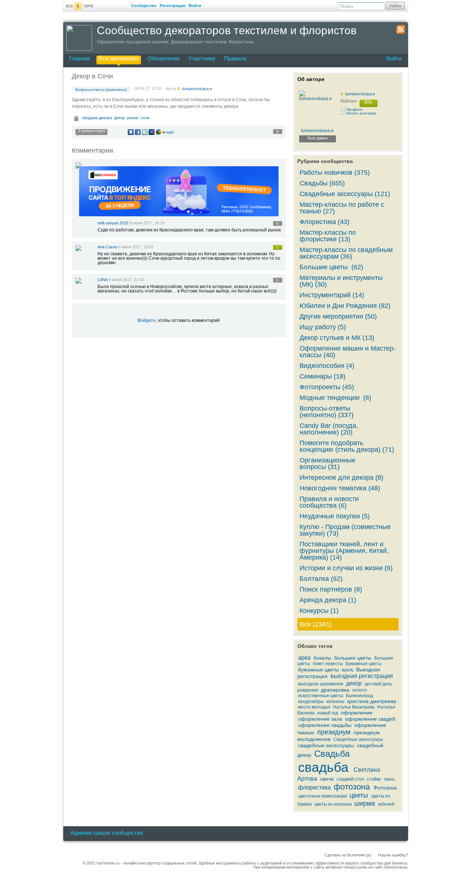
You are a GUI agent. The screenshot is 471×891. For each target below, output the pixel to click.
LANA (103, 279)
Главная (79, 58)
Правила (235, 58)
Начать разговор (361, 113)
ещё (170, 132)
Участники (201, 58)
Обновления (163, 58)
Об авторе (311, 79)
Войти (195, 5)
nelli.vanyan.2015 (113, 223)
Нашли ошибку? (393, 855)
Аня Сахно (107, 247)
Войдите (147, 320)
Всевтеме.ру (359, 855)
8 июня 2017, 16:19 (147, 223)
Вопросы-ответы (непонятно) (101, 90)
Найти (395, 5)
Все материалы (118, 58)
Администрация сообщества (106, 833)
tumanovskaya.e (360, 94)
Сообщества (143, 5)
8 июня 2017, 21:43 (126, 279)
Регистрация (172, 5)
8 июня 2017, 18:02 (135, 247)
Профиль (354, 109)
